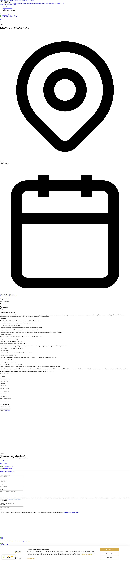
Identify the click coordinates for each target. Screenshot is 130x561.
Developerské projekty (34, 3)
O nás (4, 0)
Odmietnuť (109, 557)
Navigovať (7, 410)
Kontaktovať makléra (4, 295)
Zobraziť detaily (31, 558)
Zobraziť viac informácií (5, 409)
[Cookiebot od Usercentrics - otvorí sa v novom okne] (18, 558)
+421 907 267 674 (9, 466)
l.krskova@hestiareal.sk (9, 468)
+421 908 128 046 (29, 0)
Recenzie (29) (3, 471)
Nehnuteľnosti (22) (10, 471)
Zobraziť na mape (13, 295)
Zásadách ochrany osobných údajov (14, 499)
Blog (11, 0)
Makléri (7, 0)
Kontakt (46, 3)
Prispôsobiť (109, 553)
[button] (8, 557)
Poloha (14, 4)
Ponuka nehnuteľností (59, 3)
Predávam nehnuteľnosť (15, 541)
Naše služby (41, 3)
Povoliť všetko (109, 549)
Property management (16, 0)
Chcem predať (51, 3)
